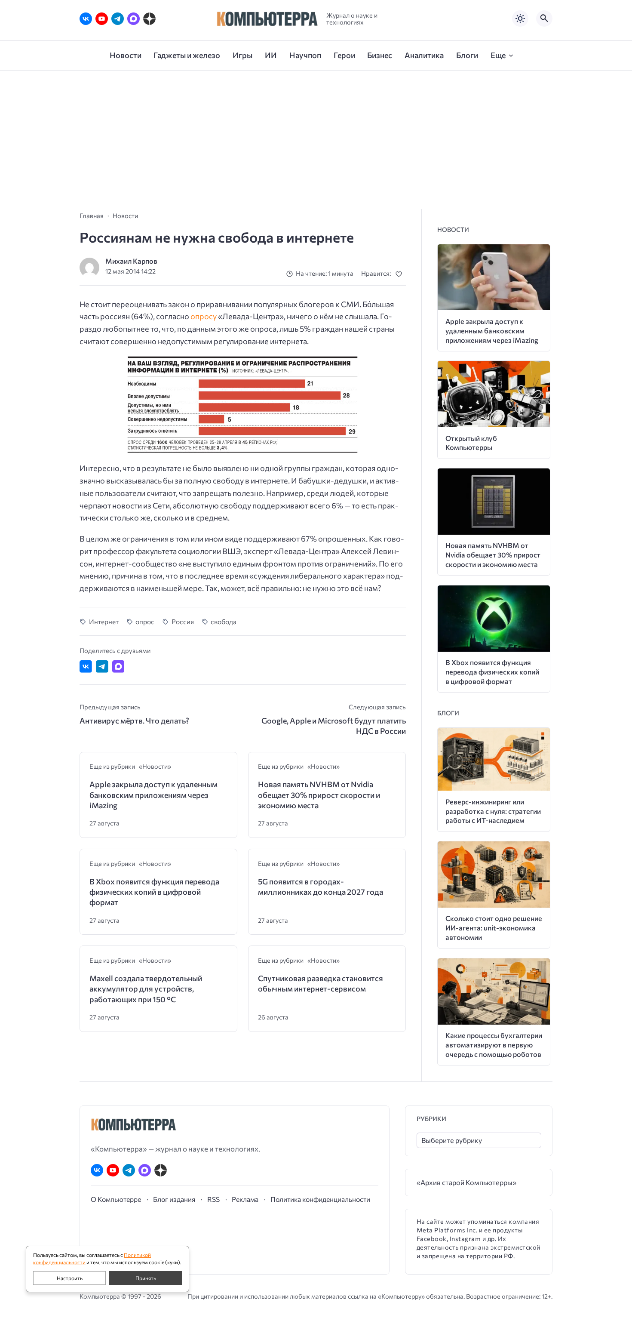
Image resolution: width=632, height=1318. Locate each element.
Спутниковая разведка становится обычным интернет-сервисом (320, 983)
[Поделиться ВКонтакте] (86, 666)
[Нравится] (400, 273)
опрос (144, 621)
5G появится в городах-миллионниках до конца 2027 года (320, 886)
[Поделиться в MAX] (118, 666)
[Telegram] (117, 18)
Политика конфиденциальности (320, 1199)
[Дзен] (149, 18)
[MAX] (133, 18)
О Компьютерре (116, 1199)
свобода (223, 621)
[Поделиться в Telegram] (102, 666)
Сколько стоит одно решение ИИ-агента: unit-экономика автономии (493, 927)
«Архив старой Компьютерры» (466, 1182)
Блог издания (174, 1199)
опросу (203, 316)
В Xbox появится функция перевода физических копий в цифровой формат (154, 892)
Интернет (104, 621)
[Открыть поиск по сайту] (544, 18)
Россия (183, 621)
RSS (213, 1199)
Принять (145, 1278)
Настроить (70, 1278)
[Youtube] (101, 18)
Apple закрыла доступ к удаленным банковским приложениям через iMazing (153, 794)
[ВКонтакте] (86, 18)
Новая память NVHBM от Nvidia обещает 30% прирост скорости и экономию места (319, 794)
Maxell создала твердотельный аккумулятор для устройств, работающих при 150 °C (145, 988)
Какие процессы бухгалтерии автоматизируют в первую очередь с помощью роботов (493, 1044)
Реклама (245, 1199)
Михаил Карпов (131, 261)
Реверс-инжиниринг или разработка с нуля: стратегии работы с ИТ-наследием (493, 811)
